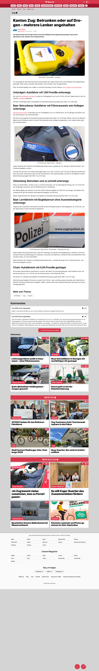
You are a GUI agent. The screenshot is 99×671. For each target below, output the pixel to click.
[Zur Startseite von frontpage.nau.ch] (49, 2)
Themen (29, 545)
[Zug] (50, 13)
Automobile (61, 558)
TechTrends (77, 558)
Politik (28, 539)
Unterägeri (21, 98)
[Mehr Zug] (50, 397)
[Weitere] (86, 5)
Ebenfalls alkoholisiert (20, 112)
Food (12, 558)
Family (76, 555)
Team (27, 576)
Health (13, 555)
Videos (29, 542)
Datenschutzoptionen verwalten (71, 576)
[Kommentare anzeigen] (83, 666)
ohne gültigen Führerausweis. (72, 87)
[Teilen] (77, 666)
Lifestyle (13, 545)
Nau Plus (45, 542)
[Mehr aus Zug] (50, 459)
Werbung (21, 576)
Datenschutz (45, 576)
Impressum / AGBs (56, 576)
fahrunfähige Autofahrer (28, 96)
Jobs (32, 576)
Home (13, 9)
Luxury (60, 555)
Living (28, 555)
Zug (24, 9)
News (12, 539)
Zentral (19, 9)
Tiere (28, 558)
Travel (44, 558)
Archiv (44, 545)
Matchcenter (61, 539)
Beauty (13, 561)
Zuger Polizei (21, 29)
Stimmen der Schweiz (80, 542)
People (76, 539)
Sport (44, 539)
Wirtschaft (14, 542)
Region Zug (30, 9)
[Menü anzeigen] (87, 2)
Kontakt (38, 576)
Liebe (44, 555)
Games (60, 542)
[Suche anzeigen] (84, 2)
